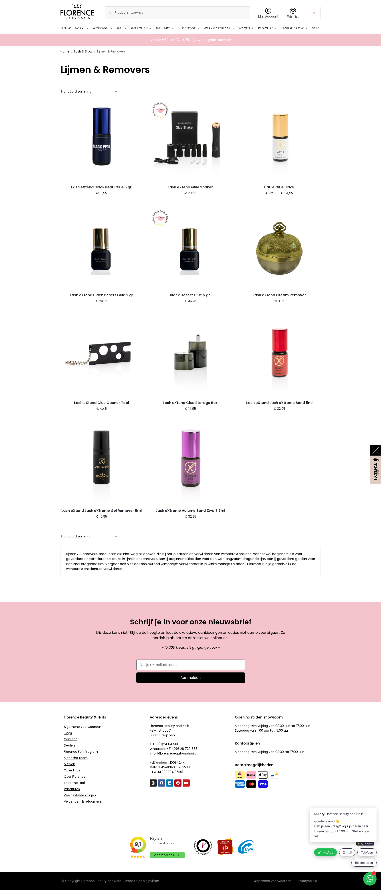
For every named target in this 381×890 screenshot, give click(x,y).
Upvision (152, 881)
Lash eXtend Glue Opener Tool (101, 402)
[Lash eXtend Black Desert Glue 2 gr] (101, 248)
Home (64, 51)
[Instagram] (153, 783)
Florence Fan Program (81, 751)
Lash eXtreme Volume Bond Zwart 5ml (190, 510)
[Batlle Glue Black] (279, 140)
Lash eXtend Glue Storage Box (190, 402)
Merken (69, 764)
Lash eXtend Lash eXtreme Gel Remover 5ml (101, 510)
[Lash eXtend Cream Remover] (279, 248)
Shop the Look (75, 783)
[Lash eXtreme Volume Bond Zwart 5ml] (190, 464)
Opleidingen (73, 770)
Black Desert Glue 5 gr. (190, 295)
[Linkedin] (169, 783)
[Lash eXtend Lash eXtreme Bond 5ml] (279, 356)
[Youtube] (186, 783)
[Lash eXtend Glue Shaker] (190, 140)
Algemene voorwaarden (82, 727)
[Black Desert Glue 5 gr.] (190, 248)
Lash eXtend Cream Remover (279, 295)
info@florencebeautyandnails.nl (174, 753)
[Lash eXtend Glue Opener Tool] (101, 356)
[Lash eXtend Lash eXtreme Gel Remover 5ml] (101, 464)
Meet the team (76, 758)
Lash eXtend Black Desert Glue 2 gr (101, 295)
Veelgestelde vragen (80, 795)
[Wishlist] (136, 106)
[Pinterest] (177, 783)
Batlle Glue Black (279, 187)
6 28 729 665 (187, 749)
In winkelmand (279, 202)
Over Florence (75, 776)
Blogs (68, 733)
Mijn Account (268, 16)
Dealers (69, 745)
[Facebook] (161, 783)
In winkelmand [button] (101, 202)
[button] (314, 13)
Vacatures (72, 789)
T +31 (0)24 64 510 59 (166, 744)
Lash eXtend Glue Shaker (190, 187)
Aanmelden (190, 677)
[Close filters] (61, 60)
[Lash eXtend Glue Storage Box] (190, 356)
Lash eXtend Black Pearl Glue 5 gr (101, 187)
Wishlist (293, 16)
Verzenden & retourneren (83, 801)
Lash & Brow (83, 51)
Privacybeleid (307, 881)
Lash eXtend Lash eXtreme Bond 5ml (279, 402)
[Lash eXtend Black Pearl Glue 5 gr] (101, 140)
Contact (70, 739)
